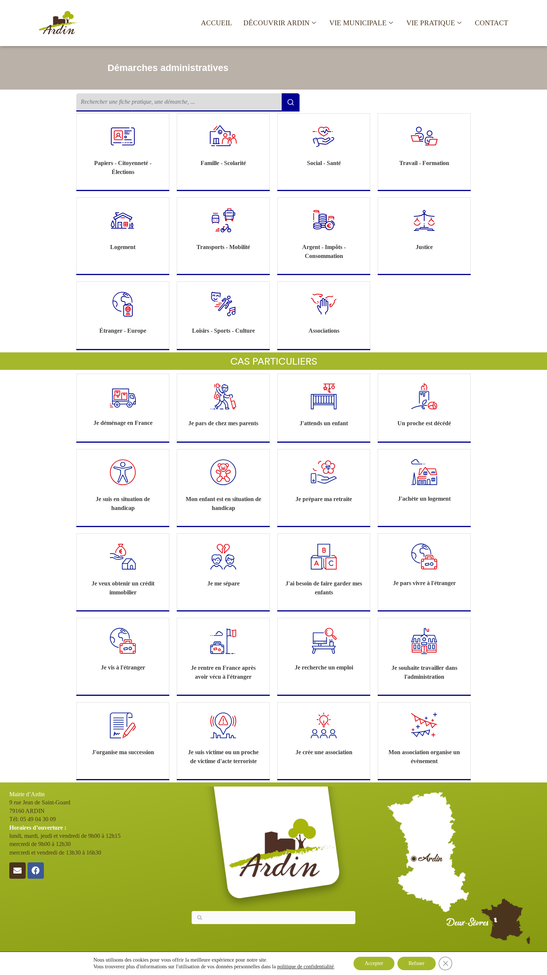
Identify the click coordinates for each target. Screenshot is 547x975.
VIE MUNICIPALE (358, 23)
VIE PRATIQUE (430, 23)
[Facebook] (36, 870)
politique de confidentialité (305, 966)
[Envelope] (17, 870)
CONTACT (491, 23)
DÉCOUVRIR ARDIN (276, 23)
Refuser (417, 963)
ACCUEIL (216, 23)
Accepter (374, 963)
